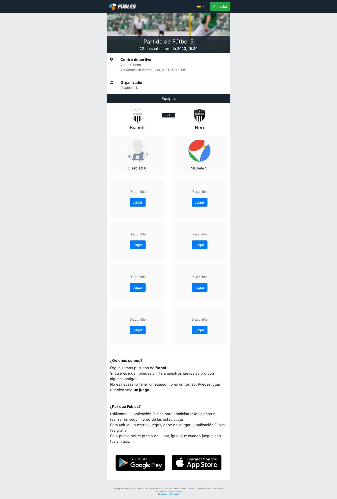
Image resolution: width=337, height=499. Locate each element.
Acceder (220, 6)
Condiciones (162, 494)
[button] (200, 6)
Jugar (138, 202)
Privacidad (175, 494)
